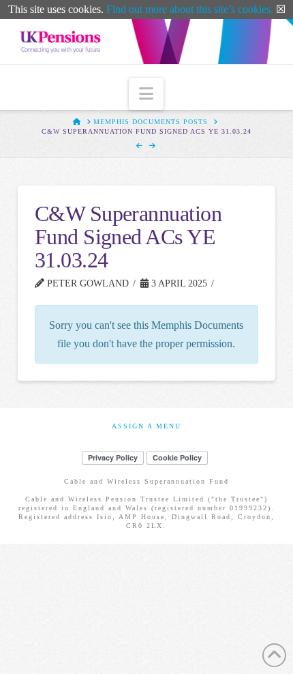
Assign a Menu (146, 426)
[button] (146, 94)
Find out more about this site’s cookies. (189, 9)
